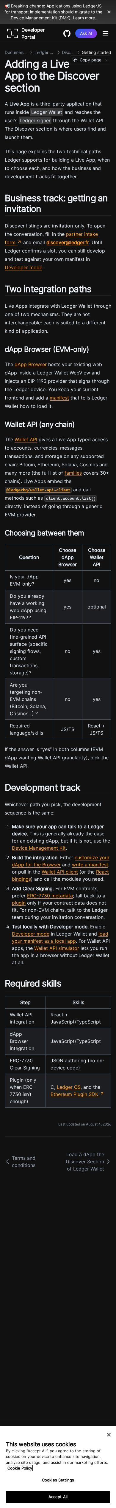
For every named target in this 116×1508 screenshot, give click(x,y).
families (73, 473)
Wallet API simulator (56, 948)
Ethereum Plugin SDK (74, 1094)
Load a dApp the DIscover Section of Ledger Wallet (85, 1161)
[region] (58, 1467)
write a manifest (90, 865)
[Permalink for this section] (46, 208)
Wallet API (26, 439)
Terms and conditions (23, 1161)
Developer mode (23, 267)
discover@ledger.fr (67, 242)
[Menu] (105, 33)
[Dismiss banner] (109, 12)
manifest (59, 398)
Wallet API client (60, 872)
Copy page (90, 59)
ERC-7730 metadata (50, 896)
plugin (19, 903)
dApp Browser (31, 364)
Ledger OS (69, 1087)
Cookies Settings (58, 1480)
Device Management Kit (39, 848)
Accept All (58, 1496)
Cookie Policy (19, 1468)
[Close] (108, 1434)
